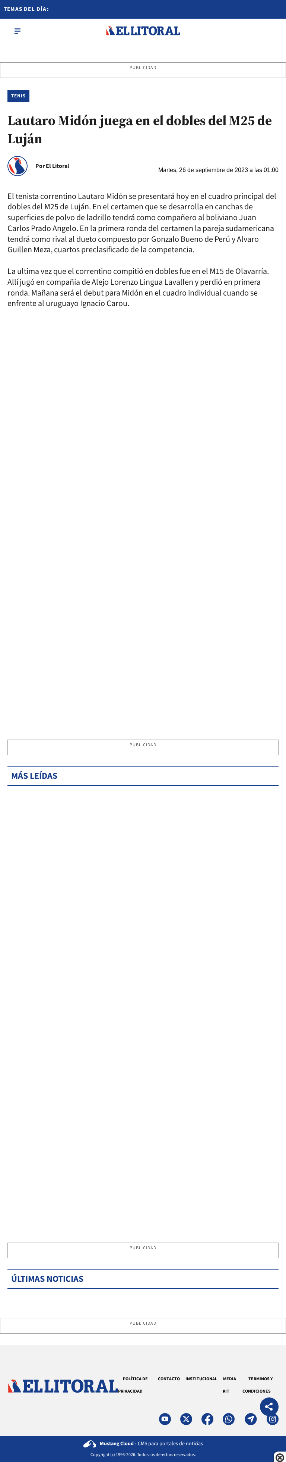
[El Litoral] (143, 31)
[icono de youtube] (165, 1419)
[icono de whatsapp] (229, 1419)
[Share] (269, 1407)
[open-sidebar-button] (17, 30)
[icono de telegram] (250, 1419)
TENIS (18, 96)
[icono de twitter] (186, 1419)
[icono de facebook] (207, 1419)
